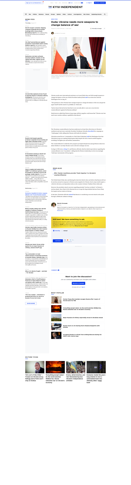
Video (64, 14)
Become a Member (100, 2)
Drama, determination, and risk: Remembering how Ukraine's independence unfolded (75, 377)
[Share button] (104, 28)
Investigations (78, 14)
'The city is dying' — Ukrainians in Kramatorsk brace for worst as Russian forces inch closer (35, 296)
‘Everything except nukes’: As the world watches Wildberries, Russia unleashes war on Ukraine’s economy (55, 378)
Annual (65, 230)
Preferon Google (97, 28)
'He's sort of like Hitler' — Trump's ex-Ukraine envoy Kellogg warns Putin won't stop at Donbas (34, 377)
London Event (77, 2)
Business (41, 14)
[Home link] (65, 7)
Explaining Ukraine (97, 14)
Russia (47, 14)
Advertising (64, 2)
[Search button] (105, 14)
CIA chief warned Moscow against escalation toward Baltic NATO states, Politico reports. (36, 43)
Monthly (57, 230)
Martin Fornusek (60, 33)
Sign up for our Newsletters (34, 2)
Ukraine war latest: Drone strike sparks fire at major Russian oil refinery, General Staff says (34, 246)
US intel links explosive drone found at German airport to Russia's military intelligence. (36, 95)
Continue (58, 240)
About (52, 2)
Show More (31, 303)
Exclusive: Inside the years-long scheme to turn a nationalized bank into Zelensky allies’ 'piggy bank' (96, 378)
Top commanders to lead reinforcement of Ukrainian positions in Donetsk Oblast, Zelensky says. (36, 255)
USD (101, 230)
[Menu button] (26, 14)
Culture (70, 14)
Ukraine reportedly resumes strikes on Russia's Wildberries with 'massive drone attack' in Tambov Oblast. (36, 229)
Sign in (83, 287)
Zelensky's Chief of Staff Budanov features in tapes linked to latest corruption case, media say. (35, 280)
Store (71, 2)
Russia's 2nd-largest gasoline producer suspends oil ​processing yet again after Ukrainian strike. (36, 140)
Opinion (59, 14)
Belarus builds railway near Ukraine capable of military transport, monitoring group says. (35, 210)
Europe (53, 14)
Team (56, 2)
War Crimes (86, 14)
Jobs (60, 2)
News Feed (54, 19)
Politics (35, 14)
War (30, 14)
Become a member (78, 283)
